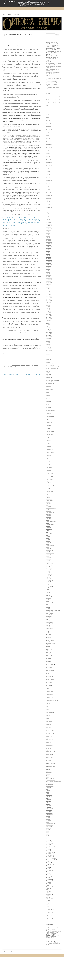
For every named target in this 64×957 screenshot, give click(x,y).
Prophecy (48, 738)
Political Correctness (50, 730)
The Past (47, 861)
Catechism (48, 419)
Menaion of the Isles (50, 640)
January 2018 (48, 258)
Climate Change (49, 445)
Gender (47, 551)
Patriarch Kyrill (49, 716)
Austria (47, 387)
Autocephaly (48, 390)
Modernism (48, 649)
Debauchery (48, 470)
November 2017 (49, 261)
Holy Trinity (48, 584)
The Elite (47, 844)
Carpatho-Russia (49, 416)
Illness (47, 595)
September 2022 (49, 183)
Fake (47, 535)
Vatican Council (49, 898)
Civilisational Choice (49, 438)
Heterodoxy (48, 574)
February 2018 (48, 257)
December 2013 (49, 332)
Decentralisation (49, 473)
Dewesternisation (49, 491)
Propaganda (48, 736)
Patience (47, 715)
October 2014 (48, 317)
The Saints (28, 365)
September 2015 (49, 300)
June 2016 (48, 287)
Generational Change (50, 553)
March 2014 (48, 327)
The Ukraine (48, 870)
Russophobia (48, 784)
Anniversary (48, 371)
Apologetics (48, 927)
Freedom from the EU (57, 931)
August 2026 (48, 112)
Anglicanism (48, 369)
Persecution (48, 721)
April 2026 (48, 118)
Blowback (48, 401)
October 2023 (48, 163)
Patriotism (48, 718)
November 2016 (49, 279)
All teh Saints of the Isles (50, 363)
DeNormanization (49, 485)
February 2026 (48, 121)
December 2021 (49, 194)
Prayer (47, 735)
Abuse (47, 357)
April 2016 (48, 290)
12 (53, 99)
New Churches (49, 674)
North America (49, 683)
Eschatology (18, 365)
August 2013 (48, 338)
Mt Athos (48, 659)
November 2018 (49, 243)
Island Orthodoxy (49, 613)
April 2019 (48, 236)
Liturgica (54, 933)
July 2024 (47, 150)
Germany (48, 557)
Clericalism (48, 443)
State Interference (49, 825)
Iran (47, 604)
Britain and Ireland (49, 405)
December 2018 (49, 242)
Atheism (47, 386)
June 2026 (48, 115)
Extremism (48, 529)
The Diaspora (48, 843)
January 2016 (48, 294)
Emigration (48, 506)
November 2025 (49, 126)
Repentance (48, 753)
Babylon (47, 393)
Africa (47, 360)
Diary (47, 494)
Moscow (47, 658)
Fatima (47, 539)
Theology (48, 874)
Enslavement (48, 511)
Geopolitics (48, 554)
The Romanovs (49, 865)
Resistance (54, 937)
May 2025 (48, 135)
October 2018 (48, 245)
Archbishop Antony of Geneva (51, 380)
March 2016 (48, 291)
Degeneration (48, 479)
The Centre (48, 840)
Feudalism (48, 541)
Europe (47, 523)
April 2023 (48, 173)
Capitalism (48, 414)
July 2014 (47, 321)
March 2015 (48, 309)
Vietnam (47, 901)
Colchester (48, 448)
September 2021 (49, 197)
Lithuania (48, 625)
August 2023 (48, 166)
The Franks (48, 849)
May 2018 (48, 252)
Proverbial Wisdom (49, 741)
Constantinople (49, 452)
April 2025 (48, 136)
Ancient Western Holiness (51, 368)
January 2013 (48, 348)
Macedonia (48, 632)
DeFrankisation (49, 493)
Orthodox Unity (49, 698)
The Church (23, 365)
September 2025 (49, 129)
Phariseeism (48, 724)
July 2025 (47, 132)
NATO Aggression (49, 670)
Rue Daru (48, 774)
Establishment (48, 517)
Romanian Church (49, 768)
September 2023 (49, 165)
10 (48, 99)
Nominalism (48, 682)
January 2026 (48, 123)
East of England (49, 499)
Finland (47, 544)
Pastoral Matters (49, 712)
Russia (47, 777)
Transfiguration (49, 879)
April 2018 (48, 254)
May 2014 (48, 324)
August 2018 (48, 248)
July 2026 (47, 114)
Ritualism (48, 762)
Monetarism (48, 653)
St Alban (47, 816)
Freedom (48, 548)
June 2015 (48, 305)
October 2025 (48, 127)
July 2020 (47, 213)
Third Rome (48, 876)
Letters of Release (49, 622)
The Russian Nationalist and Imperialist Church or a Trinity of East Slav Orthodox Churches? (53, 53)
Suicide (47, 832)
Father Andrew (13, 366)
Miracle (47, 646)
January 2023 (48, 177)
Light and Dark (49, 623)
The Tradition (48, 868)
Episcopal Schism (49, 512)
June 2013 (48, 341)
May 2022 (48, 189)
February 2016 (48, 293)
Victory (47, 900)
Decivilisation (48, 476)
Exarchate (48, 527)
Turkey (47, 889)
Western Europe (49, 907)
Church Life (48, 432)
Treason (47, 883)
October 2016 (48, 281)
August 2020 (48, 212)
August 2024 (48, 148)
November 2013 (49, 333)
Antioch (47, 375)
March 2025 (48, 138)
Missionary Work (49, 647)
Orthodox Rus (48, 697)
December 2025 (49, 124)
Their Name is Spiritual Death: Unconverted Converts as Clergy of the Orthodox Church (53, 84)
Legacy (47, 620)
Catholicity (48, 422)
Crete (47, 463)
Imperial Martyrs (49, 598)
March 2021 (48, 201)
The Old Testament (49, 856)
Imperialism (48, 599)
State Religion (48, 826)
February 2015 (48, 311)
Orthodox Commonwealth (51, 692)
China (47, 428)
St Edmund (48, 820)
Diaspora (47, 496)
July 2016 (47, 285)
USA (47, 897)
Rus (47, 775)
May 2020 (48, 216)
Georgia (47, 556)
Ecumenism (48, 502)
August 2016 (48, 284)
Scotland (47, 793)
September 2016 (49, 282)
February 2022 (48, 192)
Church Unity (48, 435)
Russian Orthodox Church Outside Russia (53, 781)
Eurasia (47, 520)
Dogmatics (48, 497)
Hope (47, 587)
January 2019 (48, 240)
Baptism (47, 395)
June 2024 (48, 151)
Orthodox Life (48, 694)
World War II (48, 916)
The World (48, 873)
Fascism (47, 538)
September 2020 (49, 210)
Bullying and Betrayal (50, 410)
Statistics (47, 828)
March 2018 (48, 255)
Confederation (49, 451)
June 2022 (48, 188)
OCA (47, 688)
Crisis (47, 464)
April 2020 (48, 218)
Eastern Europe (49, 500)
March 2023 (48, 174)
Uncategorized (49, 894)
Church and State (49, 431)
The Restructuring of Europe (51, 81)
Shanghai (48, 801)
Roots (47, 771)
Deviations (48, 490)
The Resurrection (49, 864)
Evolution (48, 526)
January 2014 (48, 330)
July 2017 (47, 267)
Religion (47, 750)
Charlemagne (48, 425)
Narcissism (48, 662)
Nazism (47, 671)
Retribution (48, 759)
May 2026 (48, 117)
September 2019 (49, 228)
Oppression (48, 689)
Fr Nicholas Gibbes (49, 545)
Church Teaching (49, 434)
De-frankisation (49, 469)
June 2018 (48, 251)
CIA (46, 437)
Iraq (47, 605)
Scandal (47, 790)
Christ (47, 429)
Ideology (47, 593)
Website (9, 14)
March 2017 (48, 273)
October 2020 (48, 209)
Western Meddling (49, 909)
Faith (47, 532)
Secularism (48, 796)
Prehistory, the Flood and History (33, 374)
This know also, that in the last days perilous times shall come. (15, 217)
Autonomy (48, 392)
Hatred (47, 571)
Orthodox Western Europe (51, 700)
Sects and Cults (49, 795)
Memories (48, 637)
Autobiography (49, 389)
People (47, 720)
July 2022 (47, 186)
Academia (48, 359)
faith (56, 929)
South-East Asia (49, 808)
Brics (47, 404)
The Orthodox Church (50, 858)
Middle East (48, 644)
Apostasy (48, 378)
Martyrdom (48, 635)
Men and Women (49, 638)
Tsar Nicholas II (49, 886)
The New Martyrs (49, 855)
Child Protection (49, 426)
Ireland (47, 607)
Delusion (47, 482)
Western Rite (48, 910)
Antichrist (48, 374)
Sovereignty (48, 810)
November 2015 (49, 297)
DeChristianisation (49, 475)
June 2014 (48, 323)
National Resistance (49, 664)
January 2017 (48, 276)
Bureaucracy (48, 411)
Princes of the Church (51, 780)
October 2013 (48, 335)
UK (46, 892)
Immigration (48, 596)
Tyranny (47, 891)
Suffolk (47, 831)
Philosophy (48, 726)
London (47, 629)
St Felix (47, 822)
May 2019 (48, 234)
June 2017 (48, 269)
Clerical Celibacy (49, 441)
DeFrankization (49, 478)
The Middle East (49, 853)
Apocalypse (48, 377)
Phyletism (48, 727)
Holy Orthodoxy (52, 932)
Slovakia (47, 804)
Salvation (58, 938)
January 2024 (48, 159)
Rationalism (48, 744)
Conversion (48, 454)
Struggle (47, 829)
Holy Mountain (49, 580)
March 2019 (48, 237)
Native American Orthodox (51, 668)
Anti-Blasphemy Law (50, 372)
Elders (47, 505)
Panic (47, 706)
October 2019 (48, 227)
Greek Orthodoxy (49, 568)
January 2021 (48, 204)
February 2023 (48, 176)
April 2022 (48, 191)
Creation (47, 461)
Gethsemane (48, 559)
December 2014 (49, 314)
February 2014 (48, 329)
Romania (47, 765)
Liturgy (47, 626)
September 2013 (49, 336)
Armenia (47, 384)
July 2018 (47, 249)
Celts (47, 423)
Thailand (47, 838)
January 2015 (48, 312)
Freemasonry (48, 550)
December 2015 (49, 296)
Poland (47, 729)
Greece (47, 566)
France (47, 547)
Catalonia (48, 417)
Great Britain (48, 565)
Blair (47, 399)
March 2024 (48, 156)
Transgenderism (49, 880)
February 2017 (48, 275)
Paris (47, 710)
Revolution (48, 760)
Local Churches (49, 628)
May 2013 (48, 342)
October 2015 (48, 299)
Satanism (48, 787)
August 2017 (48, 266)
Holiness (47, 578)
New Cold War (48, 676)
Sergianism (48, 799)
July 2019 (47, 231)
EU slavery (48, 518)
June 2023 (48, 169)
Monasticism (48, 652)
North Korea (48, 685)
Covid (47, 460)
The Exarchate (48, 847)
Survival (47, 834)
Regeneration (48, 747)
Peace (58, 935)
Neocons (47, 673)
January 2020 (48, 222)
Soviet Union (48, 811)
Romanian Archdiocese (50, 766)
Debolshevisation (49, 472)
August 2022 (48, 185)
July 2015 (47, 303)
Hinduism (48, 575)
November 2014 (49, 315)
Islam (47, 608)
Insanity (47, 601)
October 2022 (48, 182)
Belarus (47, 396)
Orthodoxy (48, 701)
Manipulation (48, 634)
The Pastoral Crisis (56, 942)
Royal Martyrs (48, 772)
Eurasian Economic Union (51, 521)
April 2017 (48, 272)
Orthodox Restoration (50, 695)
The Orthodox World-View (51, 859)
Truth (47, 885)
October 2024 (48, 145)
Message (47, 76)
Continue (51, 1)
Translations (48, 882)
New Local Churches (49, 934)
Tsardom (47, 888)
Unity (47, 895)
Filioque (47, 542)
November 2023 (49, 162)
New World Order (49, 680)
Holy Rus (47, 581)
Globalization (48, 563)
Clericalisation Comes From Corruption (11, 374)
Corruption (14, 365)
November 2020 (49, 207)
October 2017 (48, 263)
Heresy (47, 572)
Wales (47, 903)
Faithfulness (48, 533)
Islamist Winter (49, 611)
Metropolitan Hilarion (50, 643)
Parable (47, 709)
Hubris (47, 589)
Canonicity (48, 413)
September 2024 (49, 147)
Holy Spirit (48, 583)
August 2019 (48, 230)
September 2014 (49, 318)
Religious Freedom (49, 751)
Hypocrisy (48, 590)
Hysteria (47, 592)
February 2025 (48, 139)
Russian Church (49, 778)
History (47, 577)
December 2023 (49, 160)
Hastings (47, 569)
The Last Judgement (50, 852)
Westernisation (49, 912)
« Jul (47, 105)
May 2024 (48, 153)
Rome (47, 769)
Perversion (48, 723)
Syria (47, 835)
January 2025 (48, 141)
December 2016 (49, 278)
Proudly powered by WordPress (7, 951)
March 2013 (48, 345)
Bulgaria (47, 408)
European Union (49, 524)
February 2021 (48, 203)
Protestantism (48, 739)
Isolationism (48, 614)
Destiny (47, 488)
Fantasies (48, 536)
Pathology (48, 713)
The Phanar (48, 862)
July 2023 (47, 168)
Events (3, 14)
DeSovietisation (49, 487)
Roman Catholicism (49, 763)
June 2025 (48, 133)
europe (53, 929)
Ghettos (47, 560)
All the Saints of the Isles (50, 365)
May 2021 (48, 200)
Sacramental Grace (49, 786)
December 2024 (49, 142)
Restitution (48, 756)
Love (47, 631)
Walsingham (48, 904)
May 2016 (48, 288)
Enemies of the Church (50, 508)
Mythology (48, 661)
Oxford (47, 703)
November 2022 (49, 180)
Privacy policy (17, 14)
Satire (47, 789)
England (47, 509)
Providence (48, 742)
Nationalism (48, 667)
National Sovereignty (50, 665)
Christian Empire (53, 927)
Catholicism (48, 420)
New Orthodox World (50, 679)
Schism (47, 792)
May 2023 (48, 171)
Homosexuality (49, 586)
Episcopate (48, 514)
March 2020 (48, 219)
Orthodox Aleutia (49, 691)
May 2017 (48, 270)
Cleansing (48, 440)
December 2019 (49, 224)
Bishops (47, 398)
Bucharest (48, 407)
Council (47, 458)
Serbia (47, 798)
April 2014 (48, 326)
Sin (46, 802)
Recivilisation (48, 745)
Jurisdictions (48, 616)
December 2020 (49, 206)
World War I (48, 915)
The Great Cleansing (49, 942)
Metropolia (48, 641)
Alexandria (48, 362)
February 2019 (48, 239)
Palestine (48, 704)
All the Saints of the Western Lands (52, 366)
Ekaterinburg (48, 503)
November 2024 (49, 144)
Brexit (47, 402)
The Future (36, 365)
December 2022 (49, 179)
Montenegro (48, 655)
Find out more (52, 2)
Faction (47, 530)
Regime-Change (49, 748)
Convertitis (48, 455)
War (47, 906)
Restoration (48, 757)
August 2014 (48, 320)
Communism (48, 449)
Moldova (47, 650)
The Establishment (49, 846)
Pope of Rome (48, 732)
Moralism (48, 656)
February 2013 (48, 347)
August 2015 (48, 302)
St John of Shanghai (49, 823)
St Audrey (48, 819)
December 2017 (49, 260)
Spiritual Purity (49, 814)
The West (48, 871)
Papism (47, 707)
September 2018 (49, 246)
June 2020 (48, 215)
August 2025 (48, 130)
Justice (47, 617)
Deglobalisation (49, 481)
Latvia (47, 619)
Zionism (47, 919)
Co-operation (48, 446)
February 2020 (48, 221)
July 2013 (47, 339)
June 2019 (48, 233)
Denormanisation (49, 484)
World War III (48, 918)
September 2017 (49, 264)
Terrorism (48, 837)
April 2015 (48, 308)
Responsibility (48, 754)
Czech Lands (48, 467)
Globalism (48, 562)
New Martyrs (48, 677)
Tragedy (47, 877)
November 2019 (49, 225)
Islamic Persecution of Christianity (52, 610)
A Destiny (48, 75)
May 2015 (48, 306)
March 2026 (48, 120)
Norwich (55, 934)
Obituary (47, 686)
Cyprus (47, 466)
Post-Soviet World (49, 733)
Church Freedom (49, 928)
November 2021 (49, 195)
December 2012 (49, 350)
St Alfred (47, 817)
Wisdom (47, 913)
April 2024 (48, 154)
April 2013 (48, 344)
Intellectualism (49, 602)
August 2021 (48, 198)
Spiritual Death (49, 813)
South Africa (48, 805)
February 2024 (48, 157)
